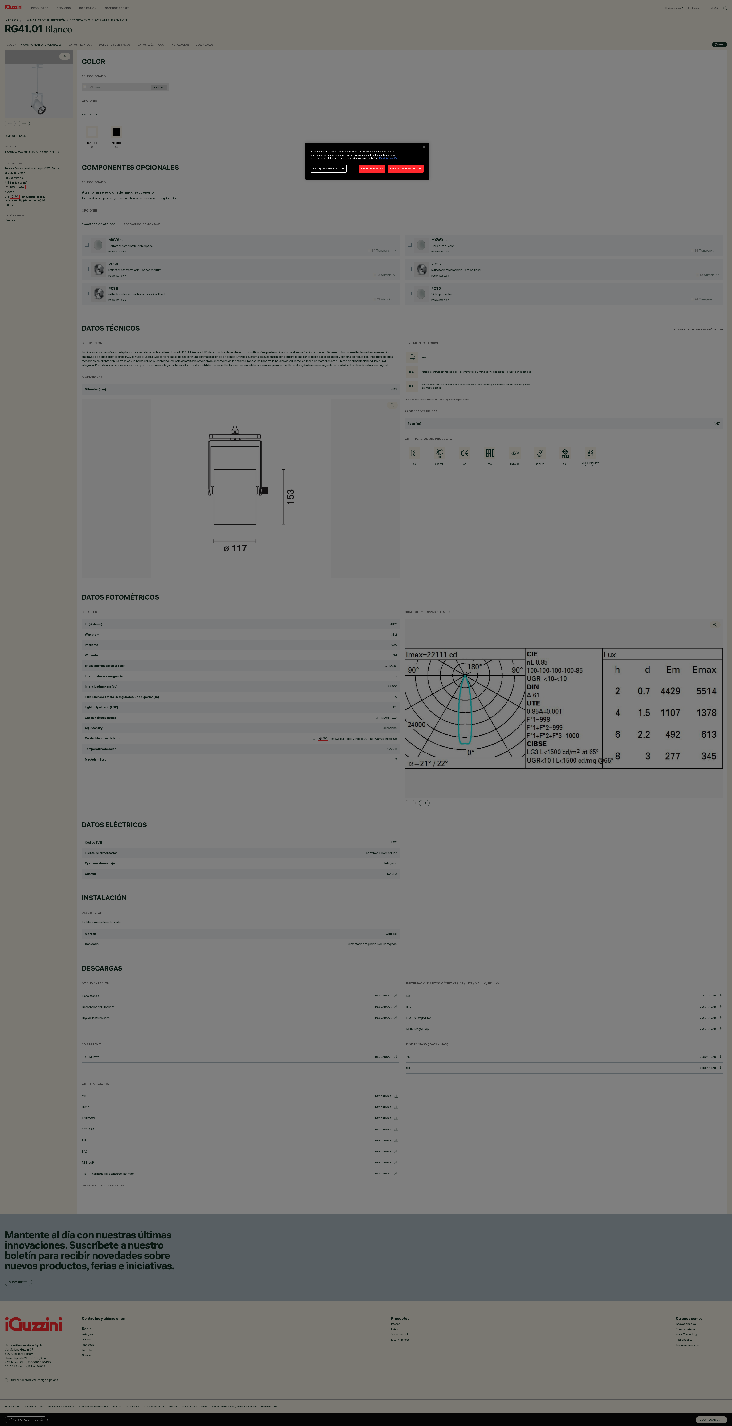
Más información (388, 158)
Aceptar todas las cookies (405, 168)
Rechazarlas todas (372, 168)
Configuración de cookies (328, 168)
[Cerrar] (424, 147)
